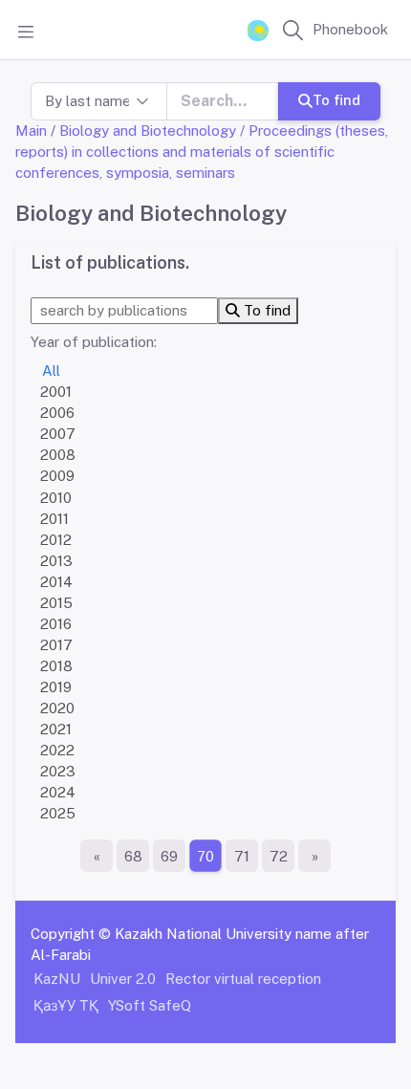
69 (169, 856)
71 (241, 856)
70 (206, 856)
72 (279, 856)
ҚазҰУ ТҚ (65, 1005)
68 (133, 856)
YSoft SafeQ (149, 1005)
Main (31, 130)
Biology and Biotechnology (147, 130)
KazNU (56, 978)
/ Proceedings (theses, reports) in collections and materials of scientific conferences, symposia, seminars (201, 151)
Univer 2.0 (123, 978)
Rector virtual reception (243, 978)
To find (336, 100)
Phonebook (350, 29)
